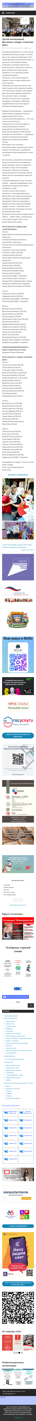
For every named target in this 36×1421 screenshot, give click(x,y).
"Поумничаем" (10, 1021)
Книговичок (9, 1031)
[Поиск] (31, 1005)
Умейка (8, 1080)
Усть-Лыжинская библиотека (15, 1059)
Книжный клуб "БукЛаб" (13, 1033)
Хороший (7, 885)
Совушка (29, 48)
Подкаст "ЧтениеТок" (12, 1041)
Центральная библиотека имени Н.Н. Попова (18, 1083)
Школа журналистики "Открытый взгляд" (19, 1050)
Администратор (18, 48)
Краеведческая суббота (13, 1070)
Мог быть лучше (9, 892)
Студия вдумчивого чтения (14, 1075)
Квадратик (9, 1028)
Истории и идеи (11, 1026)
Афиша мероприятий (11, 1016)
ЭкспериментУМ (11, 1053)
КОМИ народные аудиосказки (15, 1036)
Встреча (8, 1091)
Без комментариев (10, 894)
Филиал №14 (8, 1062)
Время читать (10, 1024)
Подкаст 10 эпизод (27, 550)
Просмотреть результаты (18, 905)
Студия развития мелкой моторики (17, 1043)
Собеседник (10, 1072)
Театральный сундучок (13, 1077)
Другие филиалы (9, 1056)
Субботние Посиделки (13, 1098)
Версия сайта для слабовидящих (17, 997)
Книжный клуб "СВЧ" (12, 1068)
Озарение (9, 1093)
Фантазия (9, 1045)
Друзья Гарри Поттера (13, 1065)
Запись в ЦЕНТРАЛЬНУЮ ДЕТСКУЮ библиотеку (18, 735)
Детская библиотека (10, 1018)
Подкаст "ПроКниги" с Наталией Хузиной (19, 1038)
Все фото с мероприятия (18, 474)
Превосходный (9, 887)
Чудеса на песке (11, 1048)
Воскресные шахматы (13, 1088)
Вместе (8, 1086)
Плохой (6, 890)
